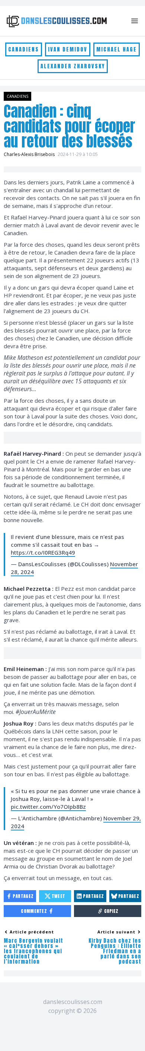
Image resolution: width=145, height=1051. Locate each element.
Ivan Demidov (67, 49)
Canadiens (23, 49)
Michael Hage (116, 49)
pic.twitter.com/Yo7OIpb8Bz (48, 806)
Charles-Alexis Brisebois (29, 154)
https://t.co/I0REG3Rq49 (43, 552)
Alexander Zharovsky (73, 66)
